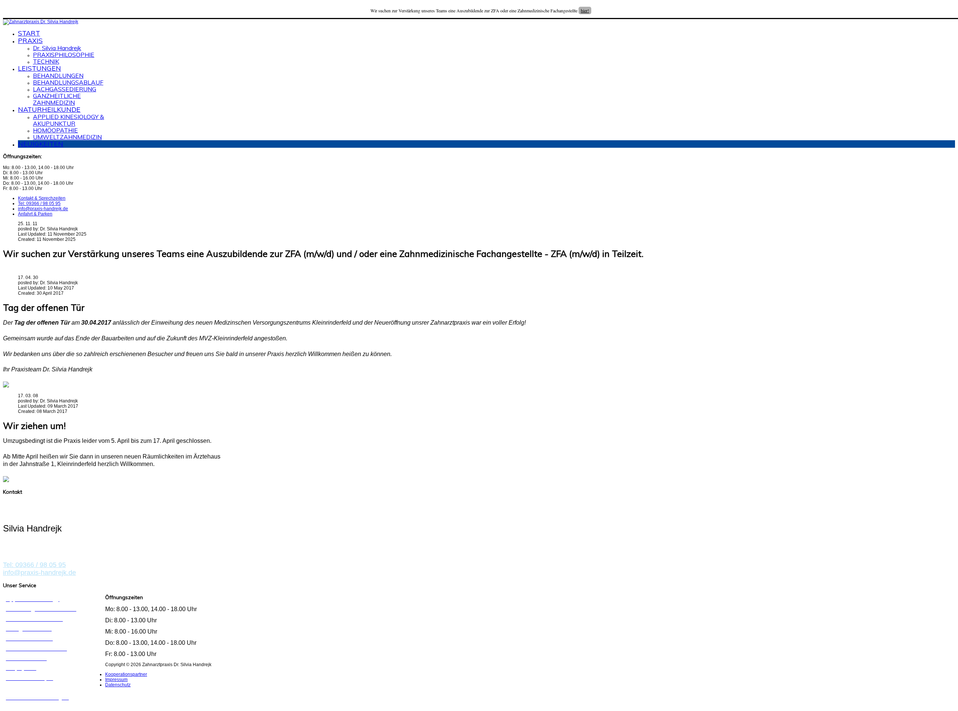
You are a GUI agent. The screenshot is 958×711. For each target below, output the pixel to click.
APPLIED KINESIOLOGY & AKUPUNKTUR (68, 120)
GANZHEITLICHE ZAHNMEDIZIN (57, 99)
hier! (585, 10)
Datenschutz (118, 684)
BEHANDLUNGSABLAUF (68, 82)
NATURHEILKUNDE (49, 109)
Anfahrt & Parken (35, 214)
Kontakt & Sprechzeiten (41, 198)
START (29, 33)
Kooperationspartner (126, 674)
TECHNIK (46, 61)
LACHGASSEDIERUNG (64, 89)
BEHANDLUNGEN (58, 75)
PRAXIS (30, 40)
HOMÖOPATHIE (55, 130)
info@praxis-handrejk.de (43, 208)
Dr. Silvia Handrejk (57, 48)
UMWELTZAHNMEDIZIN (67, 137)
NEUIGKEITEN (40, 144)
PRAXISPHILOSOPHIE (63, 54)
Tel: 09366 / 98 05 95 (39, 203)
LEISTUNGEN (39, 68)
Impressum (116, 679)
